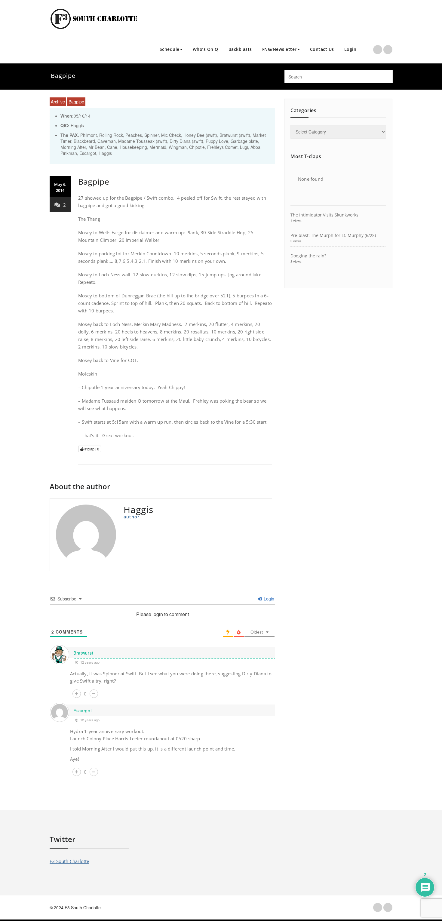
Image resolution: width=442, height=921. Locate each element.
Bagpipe (76, 102)
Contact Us (322, 49)
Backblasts (240, 49)
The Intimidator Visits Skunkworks (324, 215)
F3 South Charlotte (69, 861)
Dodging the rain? (308, 256)
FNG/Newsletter (279, 49)
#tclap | (91, 448)
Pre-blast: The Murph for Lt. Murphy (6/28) (333, 235)
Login (350, 49)
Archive (58, 102)
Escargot (82, 711)
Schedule (170, 49)
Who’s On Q (205, 49)
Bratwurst (83, 653)
